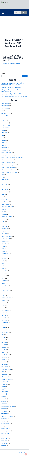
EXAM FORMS (5, 187)
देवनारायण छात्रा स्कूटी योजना (7, 416)
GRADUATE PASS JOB (7, 206)
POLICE (3, 283)
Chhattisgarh (4, 150)
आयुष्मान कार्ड (4, 404)
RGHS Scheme (5, 310)
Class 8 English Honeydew (8, 167)
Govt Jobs (4, 199)
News (2, 263)
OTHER (3, 273)
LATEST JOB (4, 229)
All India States (5, 123)
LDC (2, 231)
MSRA (3, 261)
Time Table (4, 362)
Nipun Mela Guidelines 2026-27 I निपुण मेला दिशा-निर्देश (14, 96)
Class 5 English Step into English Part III (11, 157)
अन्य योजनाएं (4, 394)
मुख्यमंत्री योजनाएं (5, 438)
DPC (2, 177)
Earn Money (4, 179)
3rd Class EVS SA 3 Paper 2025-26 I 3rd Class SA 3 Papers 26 (12, 58)
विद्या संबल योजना (4, 443)
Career (3, 142)
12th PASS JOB (5, 105)
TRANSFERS (4, 367)
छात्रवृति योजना (4, 411)
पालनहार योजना (4, 418)
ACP (2, 110)
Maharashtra (4, 241)
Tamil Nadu (4, 347)
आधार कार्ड (3, 401)
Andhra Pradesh (5, 125)
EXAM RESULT (5, 192)
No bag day (4, 266)
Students (3, 337)
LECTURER (4, 234)
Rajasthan (3, 303)
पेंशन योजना (3, 421)
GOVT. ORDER (5, 204)
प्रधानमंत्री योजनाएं (5, 423)
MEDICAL (3, 243)
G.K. (2, 197)
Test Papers (4, 359)
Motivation (4, 258)
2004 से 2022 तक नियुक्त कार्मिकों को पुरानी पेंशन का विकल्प (13, 94)
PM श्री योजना (4, 280)
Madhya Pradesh (5, 238)
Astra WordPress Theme (21, 452)
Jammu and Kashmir (6, 216)
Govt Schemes (5, 201)
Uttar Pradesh (4, 374)
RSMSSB (3, 315)
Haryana (3, 209)
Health (3, 211)
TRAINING (4, 364)
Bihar (2, 135)
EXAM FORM (4, 184)
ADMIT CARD (4, 115)
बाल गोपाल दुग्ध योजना (5, 431)
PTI (2, 293)
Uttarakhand (4, 376)
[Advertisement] (14, 24)
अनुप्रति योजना (4, 389)
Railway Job (4, 300)
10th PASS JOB (5, 103)
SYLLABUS (4, 342)
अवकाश (3, 396)
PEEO (2, 278)
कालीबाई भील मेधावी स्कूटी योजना (8, 406)
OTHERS (3, 275)
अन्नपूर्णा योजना (4, 391)
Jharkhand (4, 219)
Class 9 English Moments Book (9, 172)
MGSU (3, 248)
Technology (4, 357)
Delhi (2, 174)
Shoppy (3, 330)
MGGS (3, 246)
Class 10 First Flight (6, 152)
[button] (2, 12)
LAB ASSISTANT (5, 224)
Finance (3, 194)
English (3, 182)
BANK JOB (4, 133)
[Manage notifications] (26, 454)
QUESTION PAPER (15, 63)
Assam (3, 130)
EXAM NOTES (4, 189)
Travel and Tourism (6, 369)
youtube (3, 386)
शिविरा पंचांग (3, 445)
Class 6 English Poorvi (7, 160)
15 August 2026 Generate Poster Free (11, 87)
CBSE (2, 145)
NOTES (3, 268)
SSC (2, 335)
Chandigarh (4, 147)
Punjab (3, 295)
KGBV (2, 221)
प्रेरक (2, 426)
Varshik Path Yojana (6, 379)
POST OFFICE (5, 285)
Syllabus (3, 340)
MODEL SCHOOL (5, 256)
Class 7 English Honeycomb (8, 165)
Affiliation (3, 120)
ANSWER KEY (5, 128)
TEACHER (4, 349)
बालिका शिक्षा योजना (5, 433)
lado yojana (4, 226)
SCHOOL (3, 327)
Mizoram (3, 251)
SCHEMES (4, 317)
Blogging (3, 140)
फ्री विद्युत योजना (4, 428)
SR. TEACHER (4, 332)
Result (3, 307)
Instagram (4, 214)
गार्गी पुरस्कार (4, 408)
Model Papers (5, 63)
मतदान (2, 436)
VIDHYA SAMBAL (5, 381)
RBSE (2, 305)
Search (3, 73)
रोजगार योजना (4, 441)
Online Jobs (4, 271)
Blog (2, 137)
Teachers (3, 352)
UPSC (2, 372)
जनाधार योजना (4, 413)
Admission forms (5, 113)
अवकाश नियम (4, 399)
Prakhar (3, 288)
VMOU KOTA (4, 384)
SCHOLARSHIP (5, 322)
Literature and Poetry (6, 236)
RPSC (2, 312)
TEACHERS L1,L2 (5, 354)
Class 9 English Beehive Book (8, 170)
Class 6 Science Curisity (7, 162)
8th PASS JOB (5, 108)
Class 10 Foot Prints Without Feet (9, 155)
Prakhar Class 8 (5, 290)
